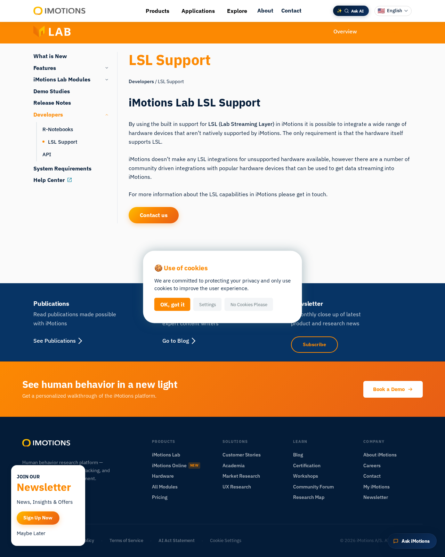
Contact (291, 10)
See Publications (54, 340)
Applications (198, 10)
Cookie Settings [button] (225, 540)
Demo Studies (51, 91)
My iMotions (376, 487)
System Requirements (62, 168)
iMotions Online (175, 465)
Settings (207, 304)
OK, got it (172, 304)
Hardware (163, 476)
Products (157, 10)
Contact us (154, 215)
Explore (237, 10)
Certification (307, 465)
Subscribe (314, 344)
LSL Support (62, 141)
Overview (345, 31)
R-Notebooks (57, 129)
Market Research (241, 476)
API (46, 154)
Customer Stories (241, 455)
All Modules (165, 487)
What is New (50, 56)
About (265, 10)
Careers (372, 465)
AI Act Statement (177, 540)
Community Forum (313, 487)
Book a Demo (389, 389)
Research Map (308, 497)
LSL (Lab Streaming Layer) (241, 123)
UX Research (236, 487)
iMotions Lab (166, 455)
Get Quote (388, 31)
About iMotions (380, 455)
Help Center (49, 179)
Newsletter (375, 497)
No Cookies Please (248, 304)
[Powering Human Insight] (59, 11)
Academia (233, 465)
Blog (298, 455)
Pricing (160, 497)
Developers (141, 81)
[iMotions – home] (46, 443)
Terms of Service (126, 540)
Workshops (305, 476)
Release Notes (52, 102)
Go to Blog (175, 340)
